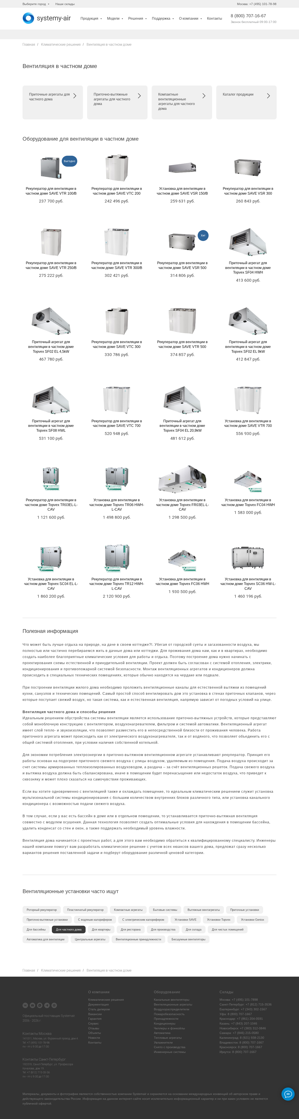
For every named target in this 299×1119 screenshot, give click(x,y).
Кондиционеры (164, 1023)
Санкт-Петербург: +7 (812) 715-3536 (246, 1004)
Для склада (193, 929)
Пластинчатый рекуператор (85, 909)
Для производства (163, 929)
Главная (29, 44)
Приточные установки (244, 909)
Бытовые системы (165, 909)
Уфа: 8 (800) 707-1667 (236, 1014)
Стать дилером (99, 1009)
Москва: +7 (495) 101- (235, 999)
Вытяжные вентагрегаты (204, 909)
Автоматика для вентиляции (45, 939)
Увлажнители (163, 1042)
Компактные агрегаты (128, 909)
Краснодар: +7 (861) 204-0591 (241, 1018)
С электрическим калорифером (143, 919)
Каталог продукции (238, 94)
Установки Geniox (252, 919)
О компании (189, 18)
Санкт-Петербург (52, 1059)
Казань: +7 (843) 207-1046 (238, 1023)
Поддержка (161, 18)
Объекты (94, 1033)
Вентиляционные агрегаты (173, 1004)
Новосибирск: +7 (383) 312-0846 (243, 1028)
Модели (113, 18)
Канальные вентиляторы (171, 999)
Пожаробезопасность (169, 1014)
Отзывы (93, 1028)
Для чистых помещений (227, 929)
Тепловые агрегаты (168, 1037)
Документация (98, 1004)
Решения (136, 18)
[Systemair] (25, 1005)
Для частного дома (68, 929)
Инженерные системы (170, 1052)
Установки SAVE (186, 919)
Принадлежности (166, 1018)
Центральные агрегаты (90, 939)
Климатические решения (61, 44)
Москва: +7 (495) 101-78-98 (256, 4)
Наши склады (65, 4)
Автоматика (162, 1033)
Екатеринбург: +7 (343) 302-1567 (243, 1009)
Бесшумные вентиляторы (188, 939)
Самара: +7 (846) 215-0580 (239, 1033)
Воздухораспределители (171, 1009)
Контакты (214, 18)
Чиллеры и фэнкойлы (169, 1028)
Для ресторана (131, 929)
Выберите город (35, 4)
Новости (94, 1037)
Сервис (93, 1023)
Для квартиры (101, 929)
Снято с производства (169, 1047)
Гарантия (95, 1018)
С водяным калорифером (95, 919)
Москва (45, 1034)
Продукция (90, 18)
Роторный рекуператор (42, 909)
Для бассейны (36, 929)
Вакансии (95, 1014)
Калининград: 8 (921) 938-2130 (242, 1037)
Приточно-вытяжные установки (47, 919)
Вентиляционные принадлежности (138, 939)
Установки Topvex (218, 919)
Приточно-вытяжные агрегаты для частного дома (112, 99)
